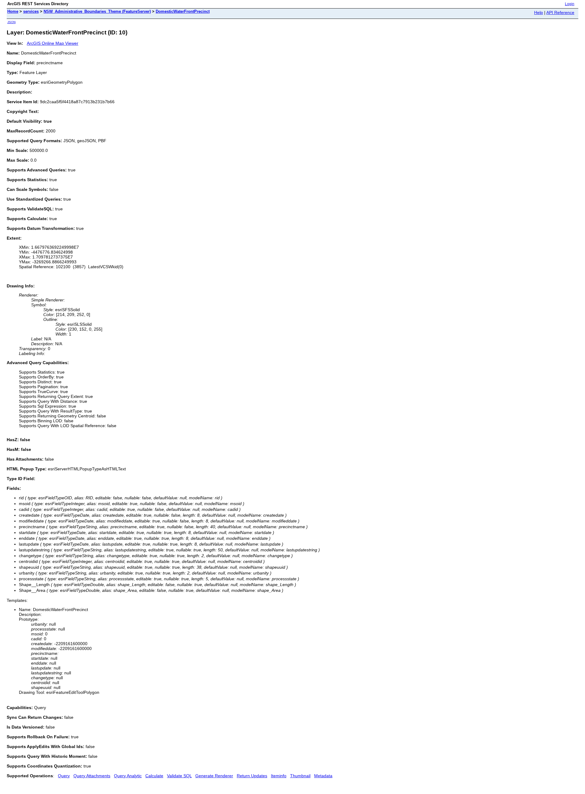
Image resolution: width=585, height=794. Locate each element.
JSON (11, 22)
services (31, 11)
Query (64, 775)
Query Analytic (128, 775)
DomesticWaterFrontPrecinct (183, 11)
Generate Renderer (214, 775)
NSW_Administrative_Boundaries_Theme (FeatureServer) (97, 11)
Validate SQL (179, 775)
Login (569, 4)
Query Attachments (91, 775)
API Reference (560, 12)
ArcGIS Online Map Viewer (52, 43)
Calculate (154, 775)
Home (12, 11)
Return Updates (252, 775)
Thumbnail (300, 775)
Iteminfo (278, 775)
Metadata (323, 775)
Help (538, 12)
